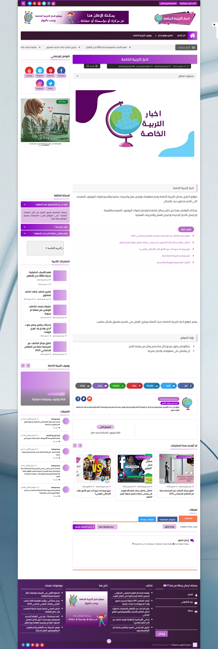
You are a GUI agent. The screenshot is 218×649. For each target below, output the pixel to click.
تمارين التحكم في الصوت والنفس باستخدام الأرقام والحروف (131, 629)
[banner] (75, 23)
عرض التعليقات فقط (106, 526)
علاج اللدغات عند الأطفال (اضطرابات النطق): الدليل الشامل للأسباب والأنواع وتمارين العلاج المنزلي (130, 611)
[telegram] (44, 3)
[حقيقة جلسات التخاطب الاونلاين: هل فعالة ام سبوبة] (60, 310)
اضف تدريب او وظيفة (188, 3)
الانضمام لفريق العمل (168, 3)
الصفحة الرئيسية (144, 66)
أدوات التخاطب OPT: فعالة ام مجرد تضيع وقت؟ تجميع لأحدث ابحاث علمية (132, 602)
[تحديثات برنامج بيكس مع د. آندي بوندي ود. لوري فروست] (60, 328)
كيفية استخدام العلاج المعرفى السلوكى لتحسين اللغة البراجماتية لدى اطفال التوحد (131, 594)
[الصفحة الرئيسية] (192, 35)
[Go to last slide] (80, 445)
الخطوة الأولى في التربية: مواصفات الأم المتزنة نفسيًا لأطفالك (43, 594)
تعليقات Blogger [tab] (188, 518)
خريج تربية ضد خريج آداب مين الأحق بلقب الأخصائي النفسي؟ (164, 249)
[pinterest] (34, 3)
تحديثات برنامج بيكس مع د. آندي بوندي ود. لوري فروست (38, 328)
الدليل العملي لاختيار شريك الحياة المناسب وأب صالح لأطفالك (41, 610)
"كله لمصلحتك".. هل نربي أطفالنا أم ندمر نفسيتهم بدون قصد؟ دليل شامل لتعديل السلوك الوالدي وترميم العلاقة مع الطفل (42, 619)
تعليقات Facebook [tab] (167, 520)
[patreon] (89, 398)
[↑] (109, 641)
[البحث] (23, 3)
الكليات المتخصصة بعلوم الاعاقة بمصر (173, 262)
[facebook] (49, 3)
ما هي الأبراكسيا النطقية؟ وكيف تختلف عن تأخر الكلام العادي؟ (131, 621)
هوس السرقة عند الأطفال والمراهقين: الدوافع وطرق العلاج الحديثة (43, 629)
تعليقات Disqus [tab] (147, 520)
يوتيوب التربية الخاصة (142, 35)
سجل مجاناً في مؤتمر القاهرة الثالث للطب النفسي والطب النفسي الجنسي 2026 (42, 602)
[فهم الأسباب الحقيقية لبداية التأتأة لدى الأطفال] (60, 275)
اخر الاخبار (181, 35)
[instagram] (53, 3)
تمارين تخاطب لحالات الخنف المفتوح (101, 47)
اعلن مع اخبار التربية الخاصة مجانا (176, 256)
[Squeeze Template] (195, 645)
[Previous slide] (28, 365)
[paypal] (83, 398)
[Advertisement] (135, 296)
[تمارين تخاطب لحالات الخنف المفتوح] (60, 295)
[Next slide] (75, 445)
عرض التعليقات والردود (83, 526)
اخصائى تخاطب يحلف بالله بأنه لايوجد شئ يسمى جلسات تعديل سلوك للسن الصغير (154, 242)
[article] (105, 429)
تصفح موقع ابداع (165, 35)
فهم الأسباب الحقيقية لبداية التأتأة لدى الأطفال (146, 47)
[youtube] (39, 3)
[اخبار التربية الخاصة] (175, 19)
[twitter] (30, 3)
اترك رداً (55, 427)
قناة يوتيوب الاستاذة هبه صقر (48, 399)
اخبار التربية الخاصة (125, 66)
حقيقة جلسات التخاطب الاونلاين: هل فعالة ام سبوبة (55, 47)
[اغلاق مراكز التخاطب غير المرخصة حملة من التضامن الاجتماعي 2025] (60, 346)
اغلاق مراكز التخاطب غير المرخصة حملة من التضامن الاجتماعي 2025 (160, 236)
